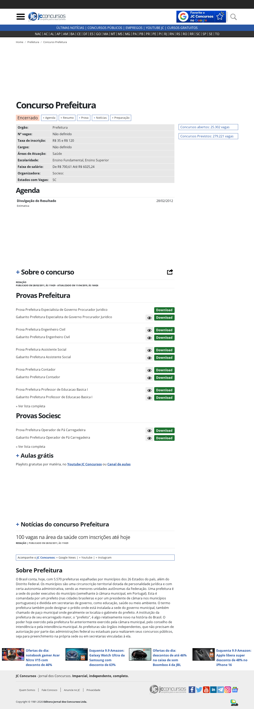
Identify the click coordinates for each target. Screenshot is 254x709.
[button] (149, 318)
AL (52, 33)
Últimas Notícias (70, 28)
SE (211, 33)
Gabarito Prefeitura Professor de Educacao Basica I (54, 397)
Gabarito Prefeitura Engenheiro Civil (43, 337)
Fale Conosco (49, 690)
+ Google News (66, 557)
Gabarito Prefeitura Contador (38, 377)
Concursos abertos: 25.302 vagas (205, 127)
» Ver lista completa (30, 406)
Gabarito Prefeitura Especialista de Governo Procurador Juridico (64, 317)
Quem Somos (27, 690)
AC (46, 33)
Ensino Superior (97, 160)
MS (120, 33)
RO (185, 33)
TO (217, 33)
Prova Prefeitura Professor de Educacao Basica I (52, 389)
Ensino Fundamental (68, 160)
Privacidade (93, 690)
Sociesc (58, 173)
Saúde (57, 153)
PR (148, 33)
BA (72, 33)
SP (204, 33)
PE (154, 33)
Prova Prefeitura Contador (36, 369)
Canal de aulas (119, 464)
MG (127, 33)
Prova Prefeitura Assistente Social (41, 349)
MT (113, 33)
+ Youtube (85, 557)
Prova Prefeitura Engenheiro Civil (40, 329)
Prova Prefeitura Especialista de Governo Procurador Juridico (62, 309)
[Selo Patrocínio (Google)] (201, 16)
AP (59, 33)
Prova (84, 118)
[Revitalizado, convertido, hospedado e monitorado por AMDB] (234, 702)
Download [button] (164, 310)
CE (79, 33)
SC (198, 33)
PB (141, 33)
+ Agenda (49, 118)
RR (192, 33)
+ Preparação (120, 118)
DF (85, 33)
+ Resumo (67, 118)
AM (65, 33)
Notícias (100, 118)
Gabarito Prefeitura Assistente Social (43, 357)
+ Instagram (104, 557)
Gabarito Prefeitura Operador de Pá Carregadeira (53, 437)
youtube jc (155, 28)
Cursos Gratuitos (182, 28)
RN (171, 33)
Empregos (134, 28)
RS (178, 33)
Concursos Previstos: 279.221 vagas (207, 136)
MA (105, 33)
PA (135, 33)
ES (91, 33)
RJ (165, 33)
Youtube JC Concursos (84, 464)
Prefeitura (60, 127)
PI (160, 33)
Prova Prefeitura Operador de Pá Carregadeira (51, 430)
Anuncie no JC (72, 690)
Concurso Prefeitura (55, 42)
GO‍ (98, 33)
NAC (38, 33)
